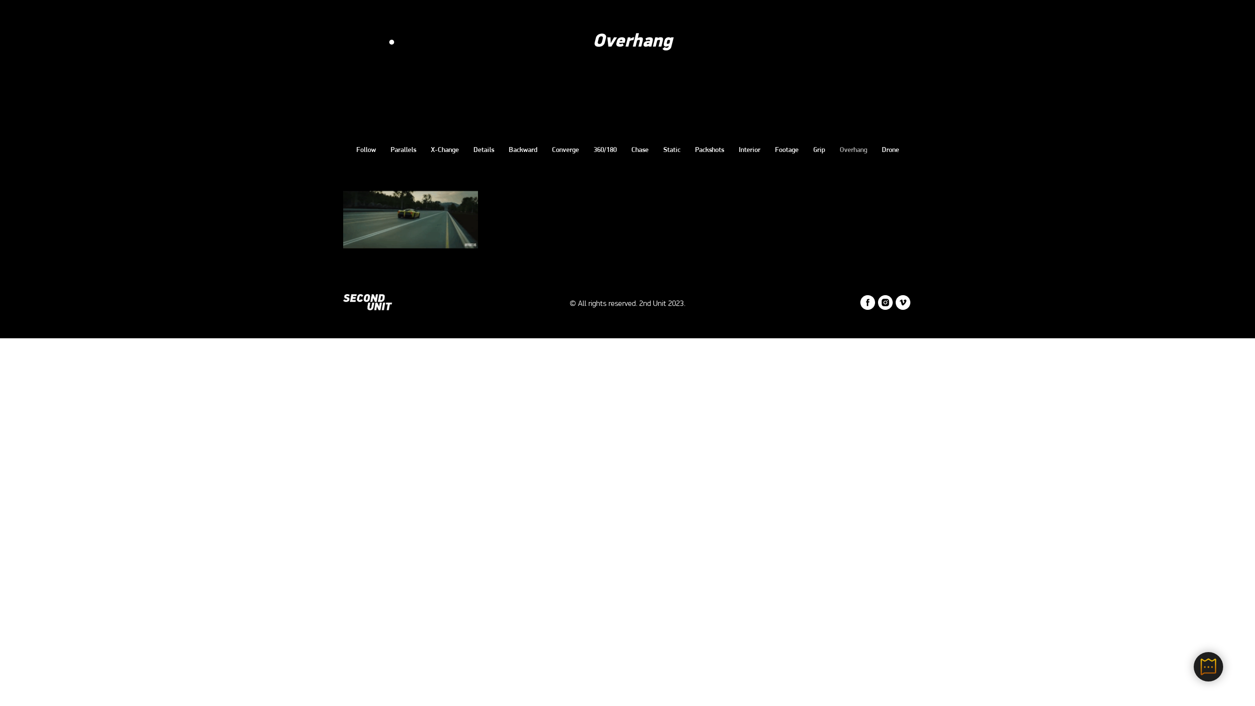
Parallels (403, 150)
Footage (787, 150)
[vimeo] (903, 307)
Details (484, 150)
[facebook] (867, 307)
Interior (749, 150)
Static (671, 150)
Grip (819, 150)
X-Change (445, 150)
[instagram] (885, 307)
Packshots (709, 150)
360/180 (605, 150)
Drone (890, 150)
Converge (565, 150)
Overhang (853, 150)
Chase (640, 150)
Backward (523, 150)
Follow (366, 150)
